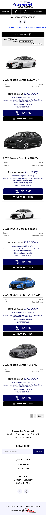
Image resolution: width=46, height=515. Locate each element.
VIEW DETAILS (24, 118)
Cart (25, 13)
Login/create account (24, 17)
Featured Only (37, 44)
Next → (40, 416)
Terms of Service (23, 468)
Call (16, 13)
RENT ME (25, 112)
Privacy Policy (23, 464)
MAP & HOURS (38, 11)
